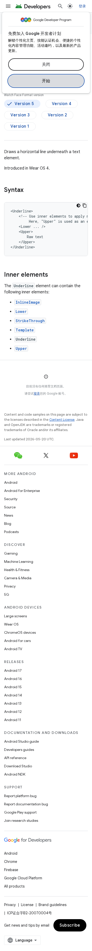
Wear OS (11, 624)
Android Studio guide (21, 741)
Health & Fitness (16, 569)
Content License (62, 419)
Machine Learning (18, 561)
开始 (46, 80)
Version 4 (62, 103)
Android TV (13, 649)
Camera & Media (17, 578)
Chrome (10, 861)
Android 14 (13, 695)
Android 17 (13, 670)
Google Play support (20, 812)
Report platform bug (20, 796)
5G (6, 594)
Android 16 (13, 678)
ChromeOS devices (20, 632)
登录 (37, 393)
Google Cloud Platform (23, 878)
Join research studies (21, 820)
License (27, 905)
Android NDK (14, 774)
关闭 (46, 64)
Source (10, 507)
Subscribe (70, 925)
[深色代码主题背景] (78, 205)
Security (10, 499)
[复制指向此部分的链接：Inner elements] (53, 275)
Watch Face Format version (24, 95)
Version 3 (20, 115)
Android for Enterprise (22, 490)
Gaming (11, 553)
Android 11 (12, 719)
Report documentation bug (26, 804)
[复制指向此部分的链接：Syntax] (29, 190)
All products (14, 886)
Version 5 (24, 103)
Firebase (11, 870)
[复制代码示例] (85, 205)
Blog (7, 523)
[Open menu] (8, 6)
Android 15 (13, 687)
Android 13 (12, 703)
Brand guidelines (52, 905)
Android (10, 482)
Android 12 (13, 711)
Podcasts (11, 531)
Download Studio (18, 766)
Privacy (10, 586)
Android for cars (17, 640)
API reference (15, 758)
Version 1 (19, 126)
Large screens (15, 616)
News (8, 515)
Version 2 (57, 115)
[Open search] (60, 6)
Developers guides (19, 749)
